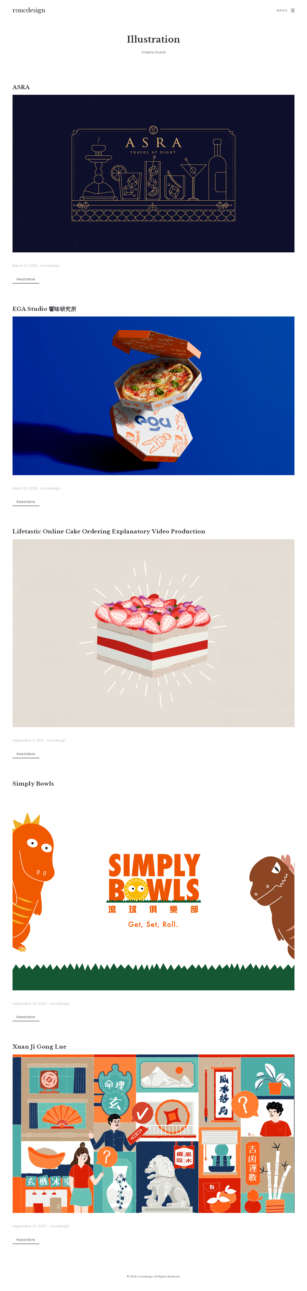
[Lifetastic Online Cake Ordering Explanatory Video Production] (153, 633)
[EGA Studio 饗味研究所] (153, 395)
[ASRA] (153, 173)
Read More (26, 279)
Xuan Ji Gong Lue (39, 1046)
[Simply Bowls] (153, 890)
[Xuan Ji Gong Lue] (153, 1133)
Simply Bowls (33, 783)
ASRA (21, 87)
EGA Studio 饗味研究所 (44, 309)
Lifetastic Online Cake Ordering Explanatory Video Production (109, 531)
